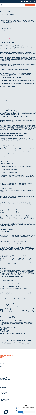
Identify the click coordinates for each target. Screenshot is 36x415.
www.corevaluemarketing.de (6, 38)
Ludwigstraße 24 (2, 356)
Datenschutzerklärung (27, 413)
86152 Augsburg (2, 357)
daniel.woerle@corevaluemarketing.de (7, 37)
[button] (34, 405)
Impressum (31, 413)
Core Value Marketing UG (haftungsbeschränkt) (6, 355)
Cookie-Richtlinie (22, 413)
